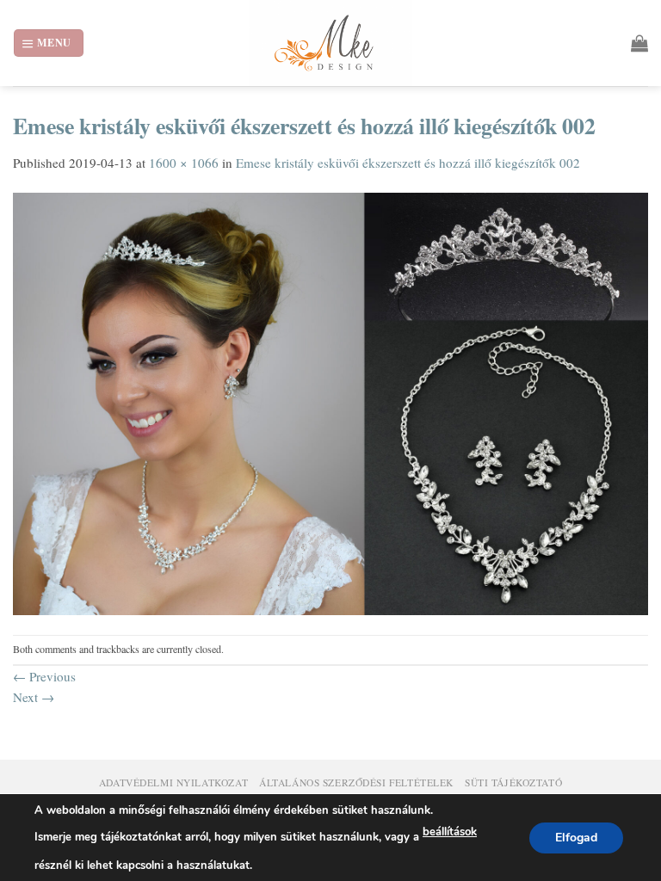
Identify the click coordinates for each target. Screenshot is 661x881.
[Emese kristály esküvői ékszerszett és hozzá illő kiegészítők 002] (330, 401)
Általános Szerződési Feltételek (356, 782)
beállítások (450, 832)
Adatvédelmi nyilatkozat (173, 782)
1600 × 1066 (184, 162)
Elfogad (576, 837)
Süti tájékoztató (513, 782)
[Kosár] (639, 43)
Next (33, 696)
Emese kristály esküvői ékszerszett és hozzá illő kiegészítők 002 (408, 162)
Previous (44, 676)
